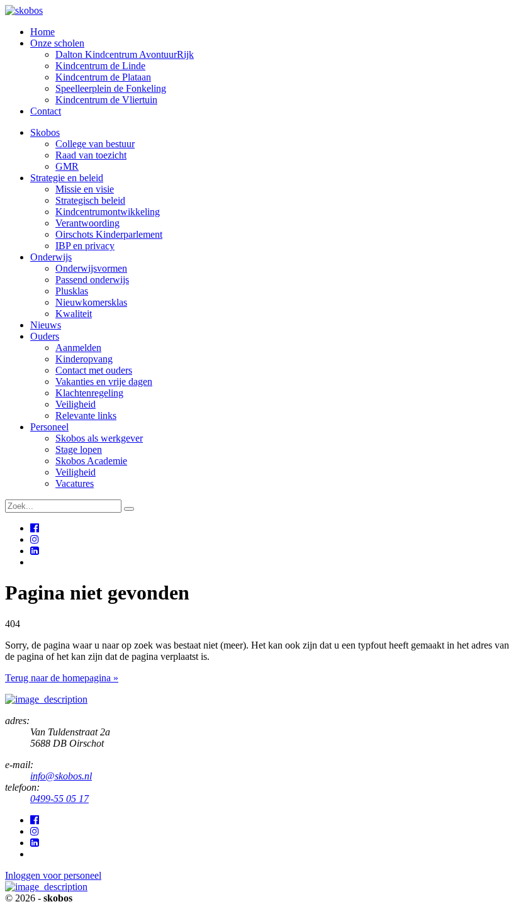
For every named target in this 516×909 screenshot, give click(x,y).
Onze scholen (57, 43)
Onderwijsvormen (91, 268)
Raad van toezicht (90, 155)
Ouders (44, 336)
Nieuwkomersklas (91, 302)
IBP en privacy (85, 245)
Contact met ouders (93, 370)
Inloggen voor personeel (53, 875)
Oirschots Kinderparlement (108, 234)
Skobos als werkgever (99, 438)
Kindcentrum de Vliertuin (106, 99)
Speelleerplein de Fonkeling (110, 88)
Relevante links (85, 415)
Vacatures (74, 483)
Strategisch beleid (90, 200)
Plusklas (71, 291)
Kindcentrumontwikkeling (107, 211)
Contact (45, 111)
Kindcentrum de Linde (100, 65)
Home (42, 31)
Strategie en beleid (66, 177)
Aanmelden (78, 347)
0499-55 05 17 (59, 798)
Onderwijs (51, 257)
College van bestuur (95, 143)
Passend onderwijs (92, 279)
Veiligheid (75, 404)
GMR (67, 166)
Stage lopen (78, 449)
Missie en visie (84, 189)
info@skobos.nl (61, 776)
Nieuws (45, 325)
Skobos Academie (91, 460)
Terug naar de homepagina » (61, 677)
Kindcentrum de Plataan (103, 77)
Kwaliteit (73, 313)
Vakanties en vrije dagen (103, 381)
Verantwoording (87, 223)
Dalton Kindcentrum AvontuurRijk (124, 54)
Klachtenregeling (89, 393)
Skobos (45, 132)
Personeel (49, 426)
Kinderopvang (84, 359)
